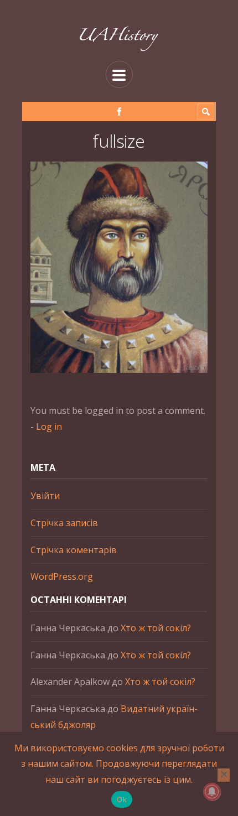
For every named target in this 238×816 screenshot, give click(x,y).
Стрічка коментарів (73, 550)
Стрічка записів (64, 523)
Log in (49, 426)
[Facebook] (119, 111)
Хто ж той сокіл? (156, 628)
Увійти (45, 496)
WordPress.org (61, 576)
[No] (224, 775)
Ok (122, 799)
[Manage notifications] (212, 792)
